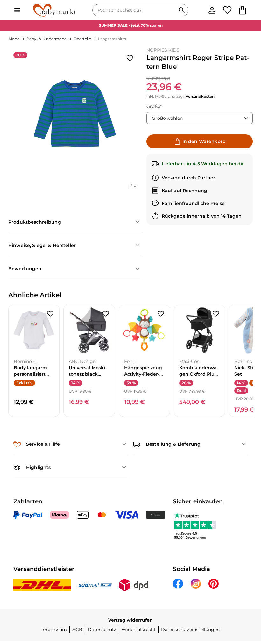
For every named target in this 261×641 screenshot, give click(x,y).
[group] (74, 113)
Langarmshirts (112, 38)
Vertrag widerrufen (130, 620)
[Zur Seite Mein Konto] (212, 10)
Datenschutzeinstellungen (190, 629)
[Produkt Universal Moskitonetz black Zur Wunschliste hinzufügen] (105, 313)
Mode (14, 38)
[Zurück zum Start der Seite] (247, 596)
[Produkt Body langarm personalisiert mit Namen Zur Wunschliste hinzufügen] (50, 313)
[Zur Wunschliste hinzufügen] (129, 58)
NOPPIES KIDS (163, 50)
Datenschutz (102, 629)
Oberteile (82, 38)
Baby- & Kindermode (46, 38)
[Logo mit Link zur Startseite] (54, 10)
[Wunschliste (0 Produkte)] (227, 10)
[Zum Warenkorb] (242, 10)
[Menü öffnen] (17, 10)
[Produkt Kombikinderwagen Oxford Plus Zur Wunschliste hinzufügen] (215, 313)
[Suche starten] (181, 10)
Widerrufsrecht (139, 629)
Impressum (54, 629)
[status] (135, 10)
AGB (77, 629)
